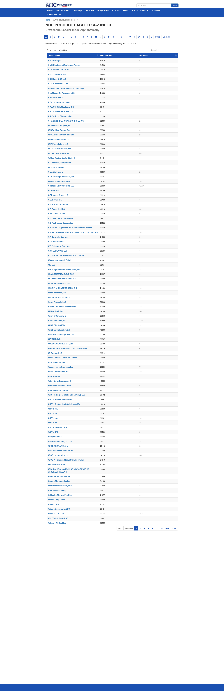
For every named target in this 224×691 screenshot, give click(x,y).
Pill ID (125, 10)
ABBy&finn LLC (55, 436)
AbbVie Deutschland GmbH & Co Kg (64, 404)
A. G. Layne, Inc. (55, 199)
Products (143, 55)
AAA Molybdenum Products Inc (62, 278)
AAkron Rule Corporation (59, 297)
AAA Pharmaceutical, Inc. (59, 283)
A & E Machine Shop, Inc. (59, 69)
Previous (129, 528)
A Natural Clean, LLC (57, 97)
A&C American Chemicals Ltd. (61, 134)
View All (166, 36)
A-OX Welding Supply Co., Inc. (61, 176)
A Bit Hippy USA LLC (57, 79)
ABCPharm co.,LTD (56, 464)
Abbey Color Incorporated (59, 381)
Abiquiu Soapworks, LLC (59, 509)
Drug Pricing (103, 10)
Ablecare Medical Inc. (57, 523)
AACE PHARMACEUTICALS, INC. (62, 288)
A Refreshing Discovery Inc (60, 116)
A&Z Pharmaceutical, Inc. (59, 153)
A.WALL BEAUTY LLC (57, 250)
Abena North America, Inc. (59, 476)
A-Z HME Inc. (53, 190)
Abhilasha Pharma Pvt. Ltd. (60, 495)
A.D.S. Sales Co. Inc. (57, 213)
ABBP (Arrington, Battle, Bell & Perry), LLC (66, 394)
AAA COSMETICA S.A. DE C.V (61, 274)
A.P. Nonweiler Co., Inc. (58, 237)
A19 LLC (51, 264)
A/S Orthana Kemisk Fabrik (60, 260)
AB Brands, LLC (55, 353)
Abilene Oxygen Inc (56, 499)
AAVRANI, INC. (54, 339)
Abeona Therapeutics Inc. (59, 481)
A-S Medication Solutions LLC (61, 185)
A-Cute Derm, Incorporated (59, 162)
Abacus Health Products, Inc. (60, 367)
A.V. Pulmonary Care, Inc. (59, 246)
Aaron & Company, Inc (58, 315)
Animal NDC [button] (52, 14)
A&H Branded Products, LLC (60, 139)
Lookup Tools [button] (62, 10)
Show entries (57, 50)
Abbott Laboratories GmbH (60, 385)
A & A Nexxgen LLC (56, 60)
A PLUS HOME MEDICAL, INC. (61, 106)
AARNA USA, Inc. (55, 311)
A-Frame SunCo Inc (56, 167)
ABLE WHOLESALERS (58, 518)
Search (175, 5)
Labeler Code (106, 55)
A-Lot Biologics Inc (56, 172)
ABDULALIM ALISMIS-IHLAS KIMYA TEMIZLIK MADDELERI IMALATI (68, 470)
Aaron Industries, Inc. (57, 320)
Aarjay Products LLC (57, 302)
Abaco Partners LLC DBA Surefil (62, 357)
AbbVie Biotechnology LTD (60, 399)
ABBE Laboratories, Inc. (58, 371)
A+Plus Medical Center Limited (61, 158)
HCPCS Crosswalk (139, 10)
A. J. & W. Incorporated (58, 204)
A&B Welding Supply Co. (59, 130)
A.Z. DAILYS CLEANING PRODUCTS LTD (66, 255)
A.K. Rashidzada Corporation (61, 218)
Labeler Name (54, 55)
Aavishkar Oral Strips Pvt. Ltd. (61, 334)
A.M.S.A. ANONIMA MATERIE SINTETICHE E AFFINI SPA (73, 232)
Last (174, 528)
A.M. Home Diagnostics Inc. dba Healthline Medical (70, 227)
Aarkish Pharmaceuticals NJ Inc (62, 306)
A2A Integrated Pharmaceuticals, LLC (64, 269)
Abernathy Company (57, 490)
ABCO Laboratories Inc (58, 455)
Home (49, 10)
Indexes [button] (89, 10)
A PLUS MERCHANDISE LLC (61, 111)
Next (167, 528)
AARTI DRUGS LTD (56, 325)
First (120, 528)
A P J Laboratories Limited (59, 102)
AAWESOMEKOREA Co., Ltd (60, 343)
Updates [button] (155, 10)
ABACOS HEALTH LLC (58, 362)
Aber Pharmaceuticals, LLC (60, 485)
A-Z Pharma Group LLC (58, 195)
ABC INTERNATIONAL (58, 446)
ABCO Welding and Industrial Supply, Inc (66, 459)
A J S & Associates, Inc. (58, 83)
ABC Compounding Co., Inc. (60, 441)
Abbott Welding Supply (58, 390)
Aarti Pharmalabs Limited (59, 329)
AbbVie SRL (53, 432)
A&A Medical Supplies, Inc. (59, 125)
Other (157, 36)
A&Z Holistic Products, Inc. (59, 148)
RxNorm (115, 10)
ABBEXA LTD (54, 376)
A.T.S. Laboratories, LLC (58, 241)
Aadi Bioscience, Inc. (57, 292)
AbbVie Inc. (53, 408)
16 (161, 528)
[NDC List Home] (59, 4)
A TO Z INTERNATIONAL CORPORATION (66, 120)
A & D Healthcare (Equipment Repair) (64, 65)
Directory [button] (77, 10)
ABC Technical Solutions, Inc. (61, 450)
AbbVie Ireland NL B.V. (58, 427)
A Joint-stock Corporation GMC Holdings (66, 88)
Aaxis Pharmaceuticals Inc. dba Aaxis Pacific (67, 348)
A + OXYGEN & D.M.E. (57, 74)
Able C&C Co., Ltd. (56, 513)
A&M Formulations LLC (58, 144)
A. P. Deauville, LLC (56, 209)
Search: (154, 50)
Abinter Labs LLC (55, 504)
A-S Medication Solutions (59, 181)
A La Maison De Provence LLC (61, 93)
